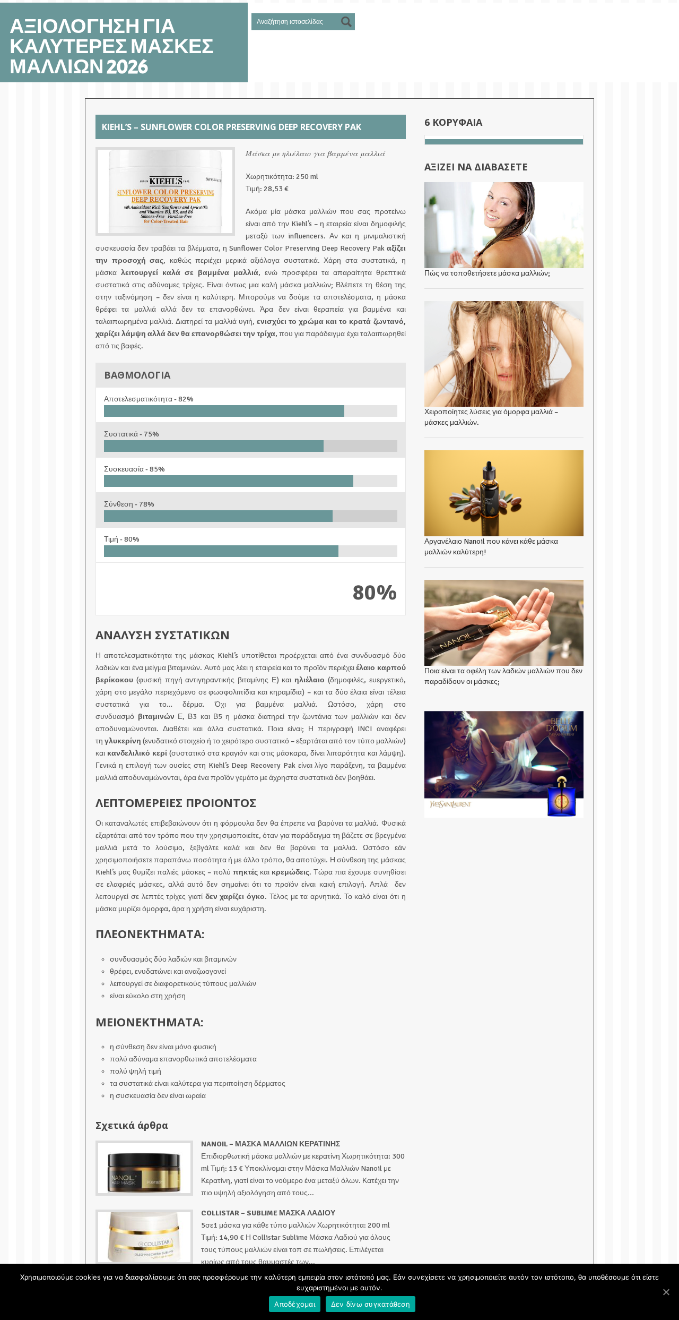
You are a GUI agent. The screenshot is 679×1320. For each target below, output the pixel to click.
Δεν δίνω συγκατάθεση (370, 1304)
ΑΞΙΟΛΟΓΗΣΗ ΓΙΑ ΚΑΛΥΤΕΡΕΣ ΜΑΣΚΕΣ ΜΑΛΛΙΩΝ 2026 (112, 46)
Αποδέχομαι (294, 1304)
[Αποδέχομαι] (665, 1292)
